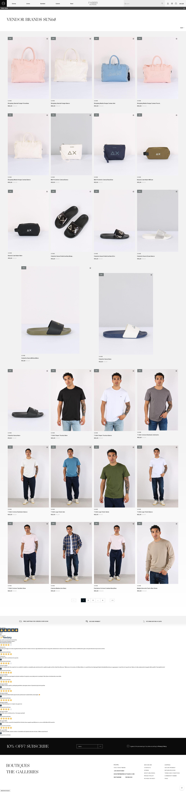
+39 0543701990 (119, 770)
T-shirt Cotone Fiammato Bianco (17, 512)
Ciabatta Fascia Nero (14, 435)
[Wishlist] (47, 38)
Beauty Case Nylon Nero (15, 255)
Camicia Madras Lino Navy (58, 588)
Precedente (3, 642)
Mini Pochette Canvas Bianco (59, 179)
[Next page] (112, 600)
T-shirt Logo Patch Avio (58, 512)
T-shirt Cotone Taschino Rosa (17, 588)
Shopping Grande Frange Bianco (60, 103)
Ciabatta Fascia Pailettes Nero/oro (104, 256)
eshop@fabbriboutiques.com (124, 774)
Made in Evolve (5, 790)
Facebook (128, 777)
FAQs (166, 778)
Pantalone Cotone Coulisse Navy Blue (105, 588)
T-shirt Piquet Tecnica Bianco (103, 435)
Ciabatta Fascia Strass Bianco (146, 256)
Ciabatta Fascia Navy (105, 359)
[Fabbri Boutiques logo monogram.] (3, 3)
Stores (146, 770)
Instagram (117, 777)
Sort (181, 27)
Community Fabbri (171, 775)
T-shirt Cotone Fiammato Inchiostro (148, 435)
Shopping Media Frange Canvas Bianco (19, 179)
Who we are (148, 765)
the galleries (22, 772)
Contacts (147, 767)
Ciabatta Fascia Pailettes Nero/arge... (62, 256)
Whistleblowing (149, 773)
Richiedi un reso (149, 778)
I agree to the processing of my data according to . (148, 746)
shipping (167, 765)
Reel (71, 3)
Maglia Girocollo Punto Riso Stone (147, 588)
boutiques (18, 765)
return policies (170, 770)
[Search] (162, 3)
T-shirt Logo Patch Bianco (145, 512)
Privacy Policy (162, 746)
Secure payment (170, 767)
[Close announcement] (185, 8)
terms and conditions (172, 773)
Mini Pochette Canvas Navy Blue (103, 179)
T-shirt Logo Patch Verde (101, 512)
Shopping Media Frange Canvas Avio (104, 103)
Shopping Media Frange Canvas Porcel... (149, 103)
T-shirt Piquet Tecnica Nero (59, 435)
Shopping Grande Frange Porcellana (18, 103)
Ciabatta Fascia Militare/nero (30, 358)
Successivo (9, 642)
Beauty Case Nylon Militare (145, 179)
